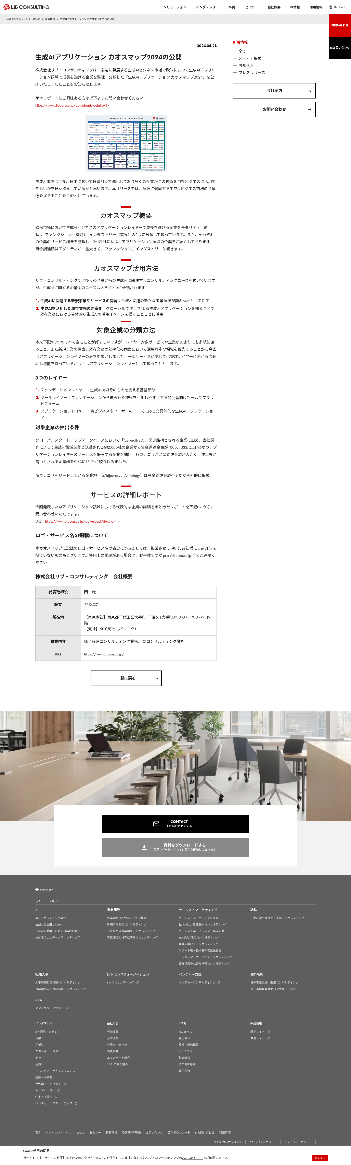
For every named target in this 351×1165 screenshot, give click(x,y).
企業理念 (112, 1038)
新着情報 (111, 1132)
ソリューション (175, 7)
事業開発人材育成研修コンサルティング (132, 937)
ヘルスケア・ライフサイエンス (55, 1071)
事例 (232, 7)
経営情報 (184, 1038)
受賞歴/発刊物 (131, 1132)
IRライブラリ (187, 1051)
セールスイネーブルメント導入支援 (201, 931)
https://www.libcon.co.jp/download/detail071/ (72, 105)
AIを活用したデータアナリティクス (57, 937)
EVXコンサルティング (120, 982)
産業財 (39, 1045)
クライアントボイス (58, 1132)
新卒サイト (257, 1032)
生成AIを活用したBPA (48, 924)
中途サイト (257, 1038)
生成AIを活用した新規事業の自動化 (57, 931)
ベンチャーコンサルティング (197, 982)
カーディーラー (45, 1090)
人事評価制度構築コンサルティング (58, 982)
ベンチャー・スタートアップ (53, 1103)
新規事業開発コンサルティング (127, 924)
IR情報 (295, 7)
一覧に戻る (126, 678)
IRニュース (185, 1032)
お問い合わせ (274, 109)
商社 (38, 1058)
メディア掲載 (249, 58)
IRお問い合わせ (204, 1132)
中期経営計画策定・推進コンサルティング (277, 918)
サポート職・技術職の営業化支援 (200, 950)
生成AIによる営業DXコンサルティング (203, 924)
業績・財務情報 (189, 1045)
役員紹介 (112, 1051)
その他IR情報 (187, 1064)
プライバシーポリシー (298, 1142)
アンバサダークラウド (49, 1008)
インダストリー (207, 7)
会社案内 (274, 90)
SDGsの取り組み (117, 1064)
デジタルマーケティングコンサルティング (205, 957)
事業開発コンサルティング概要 (127, 918)
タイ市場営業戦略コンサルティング (273, 989)
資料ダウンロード (179, 1132)
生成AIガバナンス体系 (228, 1142)
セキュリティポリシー (263, 1142)
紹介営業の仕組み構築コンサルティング (204, 963)
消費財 (39, 1064)
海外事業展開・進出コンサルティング (274, 982)
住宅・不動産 (43, 1097)
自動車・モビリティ (48, 1084)
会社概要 (274, 7)
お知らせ (246, 65)
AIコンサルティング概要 (50, 918)
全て (242, 51)
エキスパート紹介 (118, 1058)
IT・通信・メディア (47, 1032)
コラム (80, 1132)
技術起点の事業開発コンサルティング (131, 931)
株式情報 (184, 1058)
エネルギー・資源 (46, 1051)
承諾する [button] (320, 1158)
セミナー (251, 7)
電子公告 (184, 1071)
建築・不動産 (43, 1077)
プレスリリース (251, 72)
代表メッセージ (117, 1045)
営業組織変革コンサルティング (198, 944)
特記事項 (225, 1132)
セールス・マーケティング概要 (198, 918)
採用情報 (316, 7)
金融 (38, 1038)
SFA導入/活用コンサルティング (199, 937)
